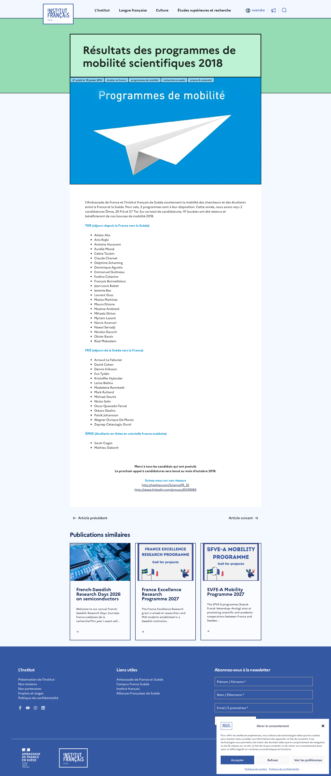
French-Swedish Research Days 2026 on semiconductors (98, 594)
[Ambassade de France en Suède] (31, 766)
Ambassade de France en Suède (139, 679)
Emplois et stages (30, 693)
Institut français (128, 688)
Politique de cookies (256, 768)
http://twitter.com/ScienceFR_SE (165, 485)
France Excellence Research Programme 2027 (161, 594)
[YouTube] (28, 708)
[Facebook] (20, 708)
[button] (323, 726)
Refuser (272, 760)
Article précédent (90, 518)
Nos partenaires (29, 688)
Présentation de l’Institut (36, 679)
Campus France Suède (132, 684)
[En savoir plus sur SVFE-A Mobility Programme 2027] (231, 561)
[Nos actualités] (273, 10)
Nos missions (27, 684)
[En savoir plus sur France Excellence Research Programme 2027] (166, 561)
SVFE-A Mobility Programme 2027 (225, 591)
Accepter (237, 760)
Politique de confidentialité (284, 768)
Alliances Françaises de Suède (138, 693)
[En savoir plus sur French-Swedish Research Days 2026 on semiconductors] (100, 561)
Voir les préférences (308, 760)
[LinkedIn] (43, 708)
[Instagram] (35, 708)
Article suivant (243, 518)
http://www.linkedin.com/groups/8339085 (165, 489)
